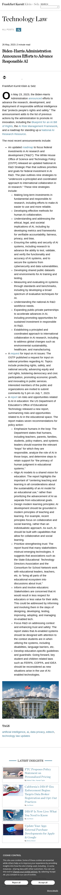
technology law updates (16, 735)
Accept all (43, 882)
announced (35, 98)
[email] (4, 78)
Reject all (16, 882)
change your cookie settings (25, 871)
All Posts (8, 29)
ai (28, 732)
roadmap (28, 147)
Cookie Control (12, 855)
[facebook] (26, 78)
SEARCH (44, 4)
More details (52, 890)
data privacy (37, 732)
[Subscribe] (18, 30)
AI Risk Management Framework (38, 126)
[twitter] (11, 78)
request (15, 353)
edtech (50, 732)
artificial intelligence (13, 732)
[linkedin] (18, 78)
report (14, 397)
